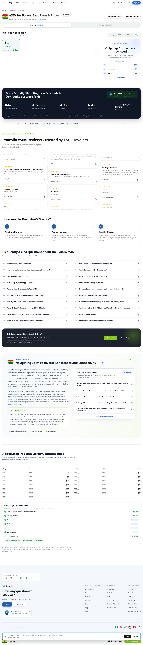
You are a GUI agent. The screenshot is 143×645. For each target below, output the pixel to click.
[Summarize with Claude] (11, 578)
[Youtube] (134, 627)
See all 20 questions (105, 416)
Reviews (130, 589)
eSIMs (17, 3)
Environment (132, 600)
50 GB (31, 497)
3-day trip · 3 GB (33, 123)
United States (89, 589)
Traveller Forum (133, 604)
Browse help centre (127, 338)
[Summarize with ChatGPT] (6, 578)
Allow (127, 636)
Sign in (136, 3)
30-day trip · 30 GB (72, 123)
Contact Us (110, 338)
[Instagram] (121, 627)
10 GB (31, 485)
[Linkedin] (139, 627)
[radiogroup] (49, 45)
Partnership (47, 3)
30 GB (31, 493)
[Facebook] (116, 627)
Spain (87, 604)
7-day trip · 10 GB (45, 123)
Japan (87, 611)
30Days (120, 35)
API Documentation (134, 611)
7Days (137, 35)
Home (4, 10)
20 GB (31, 489)
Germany (88, 600)
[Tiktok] (125, 627)
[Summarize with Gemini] (16, 578)
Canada (87, 593)
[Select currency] (125, 2)
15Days (129, 35)
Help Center (19, 604)
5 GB (30, 481)
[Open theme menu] (129, 2)
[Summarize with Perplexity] (21, 578)
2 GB (30, 473)
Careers (130, 596)
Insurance (25, 3)
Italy (86, 608)
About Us (131, 593)
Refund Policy (111, 608)
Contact (55, 3)
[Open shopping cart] (114, 2)
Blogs (38, 3)
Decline (135, 636)
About (63, 3)
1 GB (30, 469)
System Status (132, 608)
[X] (130, 627)
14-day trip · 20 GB (58, 123)
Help (32, 3)
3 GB (30, 477)
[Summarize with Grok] (26, 578)
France (87, 596)
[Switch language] (122, 2)
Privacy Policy (111, 600)
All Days (112, 35)
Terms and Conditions (114, 604)
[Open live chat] (118, 2)
